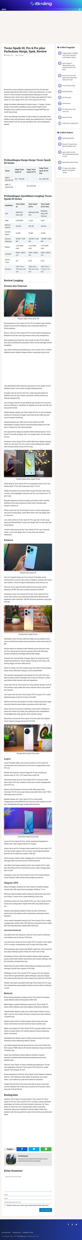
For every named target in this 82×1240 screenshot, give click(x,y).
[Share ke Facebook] (22, 1149)
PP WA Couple (66, 97)
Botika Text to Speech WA (70, 123)
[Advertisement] (41, 29)
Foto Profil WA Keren (68, 85)
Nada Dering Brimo (68, 138)
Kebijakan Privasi (28, 1232)
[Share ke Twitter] (34, 1149)
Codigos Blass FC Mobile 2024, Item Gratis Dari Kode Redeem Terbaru (70, 55)
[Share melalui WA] (46, 1149)
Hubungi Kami (6, 1232)
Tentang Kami (16, 1232)
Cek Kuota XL (66, 103)
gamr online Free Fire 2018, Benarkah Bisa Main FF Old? (70, 154)
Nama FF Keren (67, 117)
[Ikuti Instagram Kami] (72, 1224)
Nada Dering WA (67, 91)
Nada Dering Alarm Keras (70, 162)
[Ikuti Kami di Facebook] (68, 1224)
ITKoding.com (21, 1236)
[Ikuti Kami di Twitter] (76, 1224)
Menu (4, 9)
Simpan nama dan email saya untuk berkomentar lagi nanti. (28, 1205)
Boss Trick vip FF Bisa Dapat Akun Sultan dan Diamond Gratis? (69, 78)
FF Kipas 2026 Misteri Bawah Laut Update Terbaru (69, 170)
